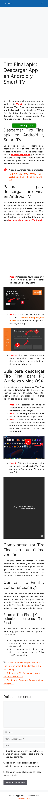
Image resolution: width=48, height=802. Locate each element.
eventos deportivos (21, 155)
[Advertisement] (24, 33)
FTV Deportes (36, 174)
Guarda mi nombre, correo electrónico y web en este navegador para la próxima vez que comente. (24, 754)
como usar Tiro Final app (18, 662)
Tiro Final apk (30, 666)
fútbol (19, 104)
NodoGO (13, 174)
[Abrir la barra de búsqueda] (42, 3)
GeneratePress (24, 798)
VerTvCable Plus (16, 177)
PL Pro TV (30, 177)
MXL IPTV (23, 174)
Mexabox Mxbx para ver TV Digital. (25, 220)
